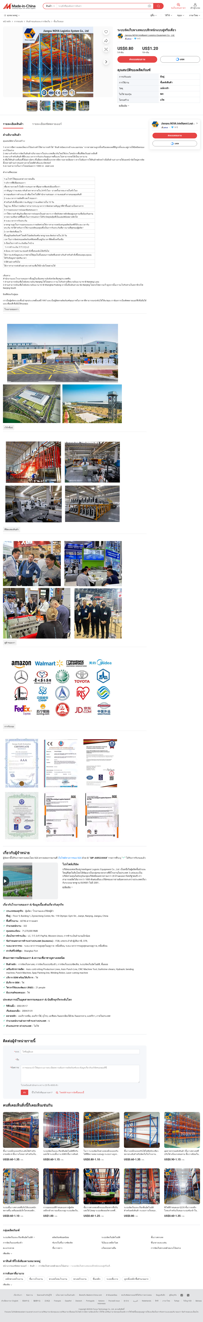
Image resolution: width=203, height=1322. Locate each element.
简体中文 (25, 1301)
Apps (179, 15)
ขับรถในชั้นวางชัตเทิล (62, 1242)
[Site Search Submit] (158, 6)
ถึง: (18, 1059)
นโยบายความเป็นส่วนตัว (65, 1295)
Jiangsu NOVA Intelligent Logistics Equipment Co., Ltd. (150, 35)
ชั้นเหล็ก (96, 1278)
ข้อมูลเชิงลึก (160, 1295)
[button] (149, 6)
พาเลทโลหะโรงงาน (58, 1278)
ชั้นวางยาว (57, 1248)
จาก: (17, 1051)
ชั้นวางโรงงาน (36, 1278)
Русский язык (114, 1301)
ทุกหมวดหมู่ (12, 15)
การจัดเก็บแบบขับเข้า (13, 1242)
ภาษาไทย (166, 1301)
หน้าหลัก (7, 21)
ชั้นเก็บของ (58, 21)
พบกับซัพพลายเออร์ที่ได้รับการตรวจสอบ (136, 1295)
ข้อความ (29, 1295)
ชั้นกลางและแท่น (159, 1242)
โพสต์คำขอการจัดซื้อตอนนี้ (70, 1092)
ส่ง (24, 1092)
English (15, 1301)
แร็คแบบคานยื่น (109, 1248)
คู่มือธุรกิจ (173, 1295)
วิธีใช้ (167, 15)
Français (57, 1301)
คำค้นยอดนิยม (111, 1295)
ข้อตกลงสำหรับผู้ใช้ (44, 1295)
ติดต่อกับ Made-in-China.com (90, 1295)
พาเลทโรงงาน (79, 1278)
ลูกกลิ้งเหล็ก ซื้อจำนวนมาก (136, 1278)
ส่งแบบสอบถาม (137, 59)
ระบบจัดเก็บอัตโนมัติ (111, 1237)
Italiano (101, 1301)
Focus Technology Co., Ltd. (103, 1309)
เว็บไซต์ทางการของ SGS (70, 857)
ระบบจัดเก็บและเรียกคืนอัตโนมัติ (18, 1237)
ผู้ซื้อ (152, 15)
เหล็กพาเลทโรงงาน (14, 1278)
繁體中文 (37, 1301)
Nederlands (146, 1301)
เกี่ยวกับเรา (18, 1295)
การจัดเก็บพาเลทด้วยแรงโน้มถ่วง (166, 1248)
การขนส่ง (18, 21)
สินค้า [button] (49, 6)
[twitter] (188, 1295)
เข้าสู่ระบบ (195, 7)
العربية (135, 1301)
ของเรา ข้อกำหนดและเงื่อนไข (187, 1312)
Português (90, 1301)
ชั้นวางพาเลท (157, 1237)
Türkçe (176, 1301)
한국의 (126, 1301)
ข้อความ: (15, 1067)
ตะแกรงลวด (8, 1248)
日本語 (47, 1301)
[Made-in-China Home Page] (19, 6)
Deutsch (78, 1301)
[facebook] (182, 1295)
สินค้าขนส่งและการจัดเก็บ (38, 21)
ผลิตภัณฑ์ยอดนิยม (60, 1237)
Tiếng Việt (187, 1301)
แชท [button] (182, 59)
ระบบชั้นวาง (112, 1278)
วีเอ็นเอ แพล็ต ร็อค (110, 1242)
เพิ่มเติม (6, 1284)
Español (68, 1301)
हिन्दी (156, 1301)
